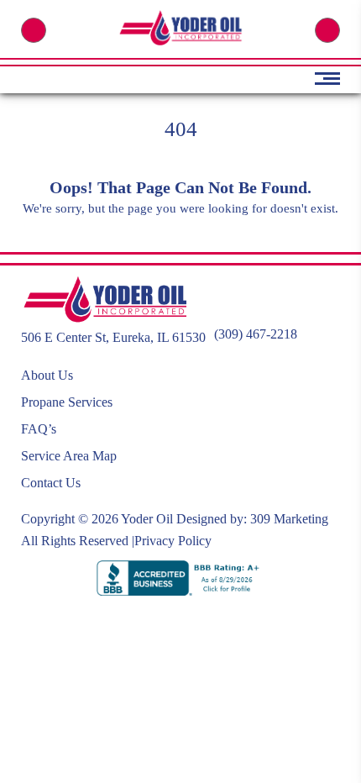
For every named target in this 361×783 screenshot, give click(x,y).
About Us (47, 375)
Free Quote (327, 30)
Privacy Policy (173, 540)
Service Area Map (69, 456)
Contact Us (51, 483)
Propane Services (66, 402)
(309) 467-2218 (33, 30)
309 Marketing (289, 519)
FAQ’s (38, 429)
